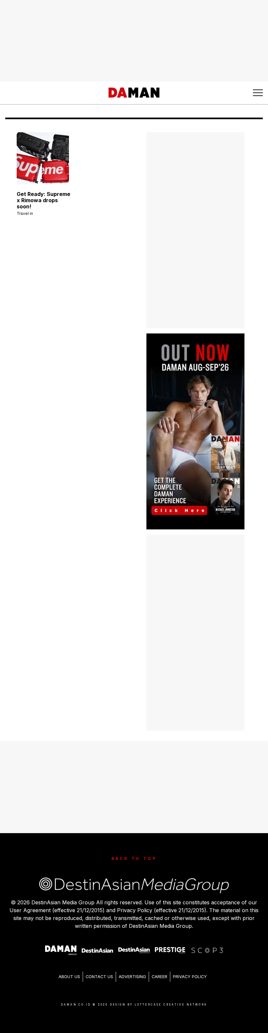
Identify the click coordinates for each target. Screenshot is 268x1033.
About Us (69, 976)
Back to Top (134, 858)
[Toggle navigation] (258, 93)
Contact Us (99, 976)
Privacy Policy (190, 976)
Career (159, 976)
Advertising (132, 976)
